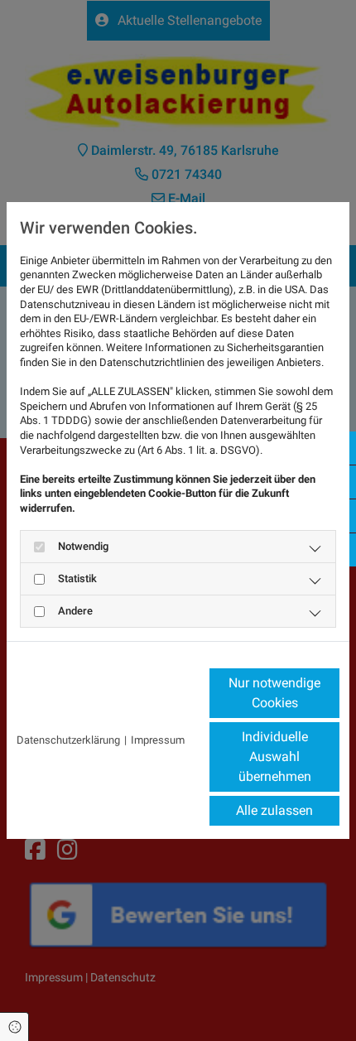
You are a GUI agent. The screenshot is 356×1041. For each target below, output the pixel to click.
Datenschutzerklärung (68, 740)
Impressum (158, 740)
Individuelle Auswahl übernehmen (274, 756)
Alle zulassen (274, 810)
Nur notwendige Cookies (274, 693)
